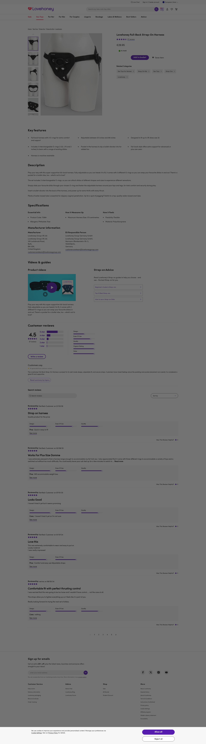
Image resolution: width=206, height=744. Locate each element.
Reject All (158, 739)
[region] (103, 735)
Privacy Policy (53, 733)
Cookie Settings (36, 733)
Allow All (158, 732)
